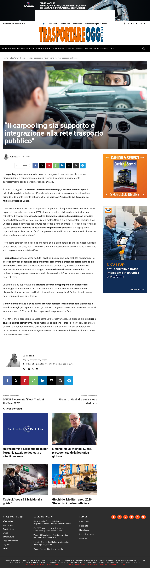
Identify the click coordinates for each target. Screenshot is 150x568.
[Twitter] (128, 24)
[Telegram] (83, 165)
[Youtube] (132, 24)
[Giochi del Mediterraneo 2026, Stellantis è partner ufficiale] (74, 479)
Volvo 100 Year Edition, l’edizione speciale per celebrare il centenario (51, 536)
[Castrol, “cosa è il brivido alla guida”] (25, 479)
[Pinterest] (49, 165)
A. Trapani (14, 157)
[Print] (76, 165)
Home (5, 58)
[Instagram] (141, 24)
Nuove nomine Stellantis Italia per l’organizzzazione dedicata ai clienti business (25, 452)
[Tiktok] (145, 24)
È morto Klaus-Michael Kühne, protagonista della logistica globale (72, 452)
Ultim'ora (14, 58)
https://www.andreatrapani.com (35, 360)
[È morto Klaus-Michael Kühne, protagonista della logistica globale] (74, 429)
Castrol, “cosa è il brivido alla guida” (48, 549)
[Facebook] (124, 24)
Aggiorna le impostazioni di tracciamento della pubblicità (103, 564)
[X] (42, 165)
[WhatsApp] (56, 165)
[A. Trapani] (6, 157)
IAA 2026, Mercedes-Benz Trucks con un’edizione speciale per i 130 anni (49, 529)
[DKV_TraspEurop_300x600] (125, 295)
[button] (143, 48)
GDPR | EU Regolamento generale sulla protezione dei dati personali (52, 564)
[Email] (69, 165)
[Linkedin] (136, 24)
